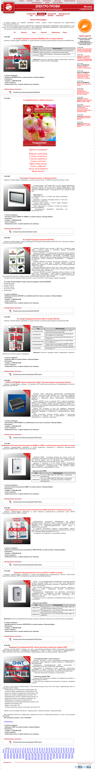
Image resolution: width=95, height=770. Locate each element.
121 (20, 753)
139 (5, 755)
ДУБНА (38, 0)
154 (50, 755)
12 (32, 748)
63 (11, 751)
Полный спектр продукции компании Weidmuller (26, 92)
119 (14, 753)
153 (47, 755)
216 (50, 759)
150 (38, 755)
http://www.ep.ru (7, 762)
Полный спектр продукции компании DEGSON (26, 311)
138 (72, 753)
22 (56, 748)
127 (38, 753)
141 (11, 755)
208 (26, 759)
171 (32, 756)
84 (61, 751)
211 (35, 759)
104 (40, 752)
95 (16, 752)
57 (69, 749)
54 (61, 749)
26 (66, 748)
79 (49, 751)
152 (44, 755)
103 (37, 752)
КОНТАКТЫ (60, 15)
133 (56, 753)
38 (23, 749)
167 (20, 756)
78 (47, 751)
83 (59, 751)
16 (42, 748)
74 (37, 751)
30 (4, 749)
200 (50, 758)
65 (16, 751)
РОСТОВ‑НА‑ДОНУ (36, 2)
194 (32, 758)
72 (32, 751)
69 (25, 751)
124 (29, 753)
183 (69, 756)
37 (20, 749)
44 (37, 749)
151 (41, 755)
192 (26, 758)
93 (11, 752)
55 (64, 749)
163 (8, 756)
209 (29, 759)
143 (17, 755)
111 (61, 752)
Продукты (24, 32)
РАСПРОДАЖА (40, 15)
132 (53, 753)
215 (47, 759)
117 (8, 753)
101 (31, 752)
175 (44, 756)
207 (72, 758)
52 (57, 749)
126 (35, 753)
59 (73, 749)
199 (47, 758)
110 (58, 752)
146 (26, 755)
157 (60, 755)
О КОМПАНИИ (31, 14)
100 (28, 752)
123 (26, 753)
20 (52, 748)
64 (13, 751)
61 (6, 751)
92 (8, 752)
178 (54, 756)
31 (6, 749)
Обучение (44, 32)
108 (52, 752)
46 (42, 749)
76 (42, 751)
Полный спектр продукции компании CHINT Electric (27, 374)
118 (11, 753)
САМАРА (47, 2)
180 (60, 756)
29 (73, 748)
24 (61, 748)
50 (52, 749)
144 (20, 755)
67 (20, 751)
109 (55, 752)
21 (54, 748)
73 (35, 751)
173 (38, 756)
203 (60, 758)
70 (28, 751)
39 (25, 749)
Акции (34, 32)
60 (4, 751)
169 (26, 756)
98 (23, 752)
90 (4, 752)
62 (8, 751)
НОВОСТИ (41, 14)
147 (29, 755)
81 (54, 751)
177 (50, 756)
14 (37, 748)
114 (70, 752)
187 (11, 758)
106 (46, 752)
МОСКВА (21, 0)
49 (49, 749)
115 (73, 752)
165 (14, 756)
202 (57, 758)
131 (50, 753)
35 (16, 749)
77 (45, 751)
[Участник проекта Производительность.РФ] (84, 25)
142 (14, 755)
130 (47, 753)
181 (63, 756)
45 (40, 749)
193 (29, 758)
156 (57, 755)
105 (43, 752)
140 (8, 755)
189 (17, 758)
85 (64, 751)
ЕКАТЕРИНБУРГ (47, 0)
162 (5, 756)
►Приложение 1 (8, 721)
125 (32, 753)
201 (54, 758)
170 (29, 756)
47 (45, 749)
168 (23, 756)
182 (66, 756)
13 (35, 748)
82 (57, 751)
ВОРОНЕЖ (29, 0)
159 (66, 755)
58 (71, 749)
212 (38, 759)
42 (32, 749)
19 (49, 748)
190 (20, 758)
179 (57, 756)
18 (47, 748)
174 (41, 756)
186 (8, 758)
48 (47, 749)
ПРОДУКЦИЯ (52, 14)
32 (8, 749)
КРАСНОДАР (57, 0)
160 (69, 755)
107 (49, 752)
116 (5, 753)
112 (64, 752)
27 (68, 748)
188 (14, 758)
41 (30, 749)
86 (66, 751)
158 (63, 755)
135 (63, 753)
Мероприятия (56, 32)
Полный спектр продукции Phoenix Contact (25, 231)
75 (40, 751)
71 (30, 751)
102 (34, 752)
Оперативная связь (84, 2)
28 (71, 748)
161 (72, 755)
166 (17, 756)
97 (20, 752)
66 (18, 751)
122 (23, 753)
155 (54, 755)
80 (52, 751)
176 (47, 756)
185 (5, 758)
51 (54, 749)
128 (41, 753)
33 (11, 749)
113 (67, 752)
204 (63, 758)
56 (66, 749)
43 (35, 749)
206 (69, 758)
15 (40, 748)
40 (28, 749)
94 (13, 752)
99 (25, 752)
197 (41, 758)
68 (23, 751)
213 (41, 759)
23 (59, 748)
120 (17, 753)
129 (44, 753)
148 (32, 755)
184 (72, 756)
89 (73, 751)
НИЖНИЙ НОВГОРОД (69, 0)
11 (30, 748)
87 (69, 751)
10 (28, 748)
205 (66, 758)
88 (71, 751)
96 (18, 752)
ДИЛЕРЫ (50, 15)
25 (64, 748)
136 (66, 753)
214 (44, 759)
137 (69, 753)
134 (59, 753)
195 (35, 758)
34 (13, 749)
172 (35, 756)
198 (44, 758)
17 (44, 748)
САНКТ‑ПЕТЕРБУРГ (58, 2)
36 (18, 749)
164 (11, 756)
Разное (65, 32)
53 (59, 749)
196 (38, 758)
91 (6, 752)
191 (23, 758)
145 (23, 755)
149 (35, 755)
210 (32, 759)
